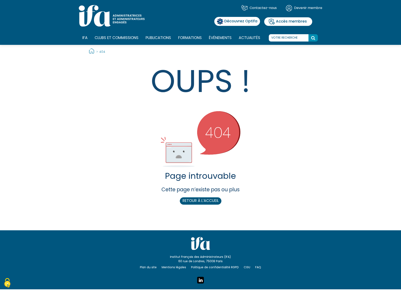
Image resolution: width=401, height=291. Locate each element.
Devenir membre (308, 8)
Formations (190, 38)
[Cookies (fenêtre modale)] (7, 283)
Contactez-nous (263, 8)
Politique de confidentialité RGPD (215, 267)
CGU (247, 267)
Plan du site (148, 267)
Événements (220, 38)
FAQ (258, 267)
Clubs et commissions (116, 38)
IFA (85, 38)
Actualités (249, 38)
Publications (158, 38)
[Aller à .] (91, 52)
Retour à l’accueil (201, 201)
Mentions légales (174, 267)
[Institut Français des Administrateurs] (112, 16)
